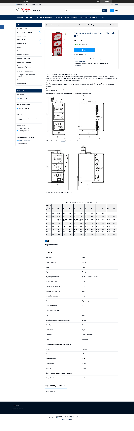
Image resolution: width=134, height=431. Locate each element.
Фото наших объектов (88, 17)
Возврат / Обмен (71, 17)
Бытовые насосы (22, 80)
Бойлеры (20, 47)
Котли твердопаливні (57, 25)
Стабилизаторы (22, 83)
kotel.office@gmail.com (25, 140)
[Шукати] (104, 10)
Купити (84, 50)
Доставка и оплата (17, 408)
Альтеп (67, 25)
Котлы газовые (21, 36)
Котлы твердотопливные (24, 32)
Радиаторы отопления (24, 62)
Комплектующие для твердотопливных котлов (25, 66)
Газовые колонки (22, 51)
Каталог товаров (22, 28)
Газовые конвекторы (23, 58)
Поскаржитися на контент (63, 417)
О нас (102, 17)
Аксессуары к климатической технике (26, 75)
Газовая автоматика (23, 54)
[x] (48, 241)
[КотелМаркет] (23, 12)
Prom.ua (75, 416)
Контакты (58, 17)
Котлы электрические (23, 39)
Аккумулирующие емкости (25, 71)
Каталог (29, 17)
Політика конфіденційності (78, 417)
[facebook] (46, 241)
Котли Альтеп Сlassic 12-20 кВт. (80, 25)
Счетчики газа (21, 43)
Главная (20, 17)
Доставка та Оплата (44, 17)
